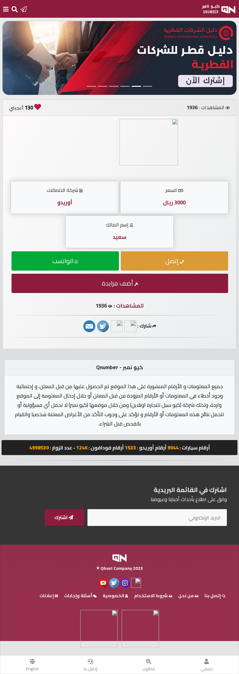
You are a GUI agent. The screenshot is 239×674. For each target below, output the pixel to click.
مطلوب (148, 669)
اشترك (61, 517)
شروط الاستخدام (151, 596)
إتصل (172, 261)
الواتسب (63, 261)
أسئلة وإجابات (78, 596)
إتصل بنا (90, 669)
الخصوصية (114, 596)
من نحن (186, 596)
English (32, 669)
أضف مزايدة (118, 283)
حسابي (206, 669)
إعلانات (47, 596)
